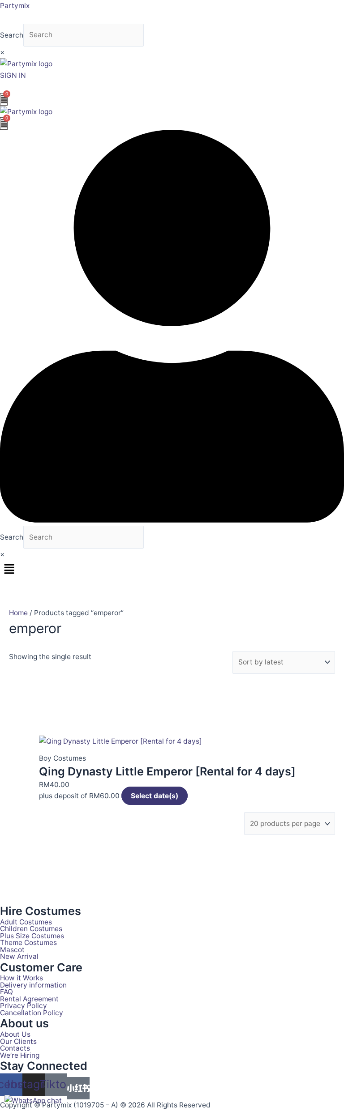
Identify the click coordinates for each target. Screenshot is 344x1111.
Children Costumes (31, 928)
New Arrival (19, 956)
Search (11, 34)
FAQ (6, 992)
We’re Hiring (19, 1055)
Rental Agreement (29, 999)
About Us (15, 1034)
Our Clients (18, 1041)
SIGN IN (13, 75)
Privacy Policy (23, 1005)
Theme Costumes (28, 942)
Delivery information (33, 985)
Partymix (15, 5)
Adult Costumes (26, 922)
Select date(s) (154, 796)
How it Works (21, 978)
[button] (172, 569)
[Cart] (4, 99)
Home (18, 613)
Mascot (12, 950)
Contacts (15, 1048)
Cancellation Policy (31, 1013)
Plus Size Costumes (32, 936)
